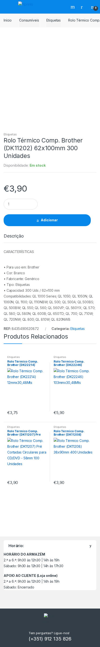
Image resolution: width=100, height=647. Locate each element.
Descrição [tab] (14, 236)
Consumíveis (29, 20)
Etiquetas (53, 20)
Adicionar (49, 220)
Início (8, 20)
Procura (73, 6)
